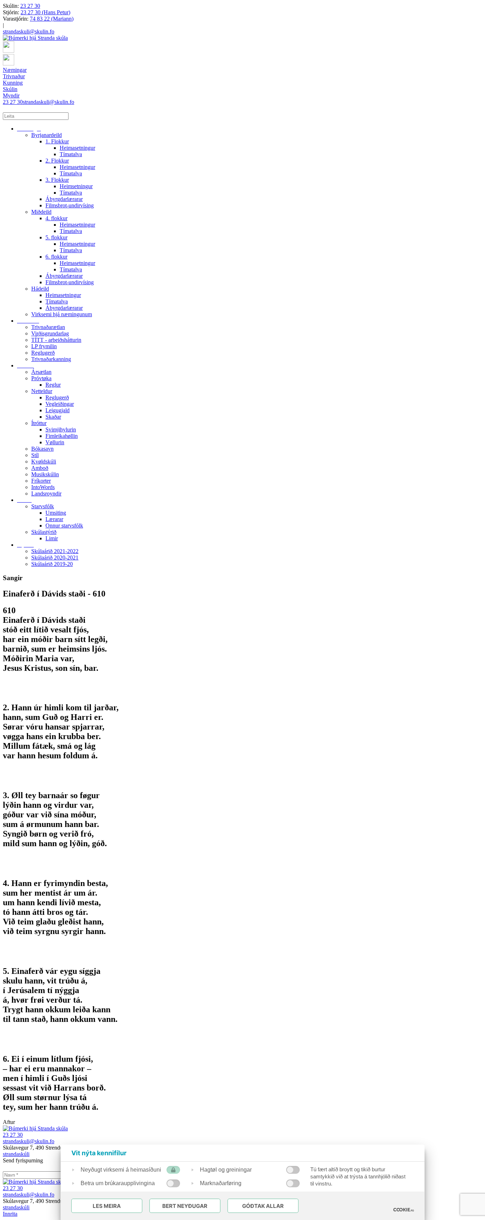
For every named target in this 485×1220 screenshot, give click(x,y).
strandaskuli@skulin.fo (28, 31)
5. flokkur (56, 237)
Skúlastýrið (43, 532)
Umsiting (55, 513)
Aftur (9, 1122)
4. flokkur (56, 218)
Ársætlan (41, 372)
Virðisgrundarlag (50, 333)
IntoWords (43, 487)
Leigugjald (57, 410)
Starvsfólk (42, 506)
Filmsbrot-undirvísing (69, 205)
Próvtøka (41, 378)
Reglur (53, 385)
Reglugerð (43, 353)
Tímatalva (71, 154)
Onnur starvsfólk (64, 526)
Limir (51, 538)
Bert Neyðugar (184, 1206)
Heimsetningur (76, 186)
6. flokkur (56, 257)
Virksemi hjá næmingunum (61, 314)
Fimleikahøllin (61, 436)
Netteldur (41, 391)
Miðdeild (41, 212)
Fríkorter (41, 481)
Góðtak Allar (263, 1206)
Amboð (39, 468)
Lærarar (54, 519)
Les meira (107, 1206)
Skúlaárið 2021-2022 (54, 551)
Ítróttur (39, 423)
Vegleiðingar (59, 404)
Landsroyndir (46, 493)
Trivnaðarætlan (48, 327)
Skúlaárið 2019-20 (52, 564)
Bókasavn (42, 449)
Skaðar (53, 417)
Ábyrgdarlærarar (64, 199)
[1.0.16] (403, 1209)
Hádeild (40, 289)
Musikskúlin (45, 474)
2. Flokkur (57, 161)
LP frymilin (44, 346)
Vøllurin (54, 442)
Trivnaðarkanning (51, 359)
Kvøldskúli (43, 461)
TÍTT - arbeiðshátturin (56, 340)
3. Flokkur (57, 180)
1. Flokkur (57, 141)
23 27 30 (30, 6)
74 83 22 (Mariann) (51, 19)
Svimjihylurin (60, 429)
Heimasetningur (77, 148)
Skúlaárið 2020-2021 (54, 558)
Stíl (35, 455)
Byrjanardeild (46, 135)
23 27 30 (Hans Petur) (45, 12)
